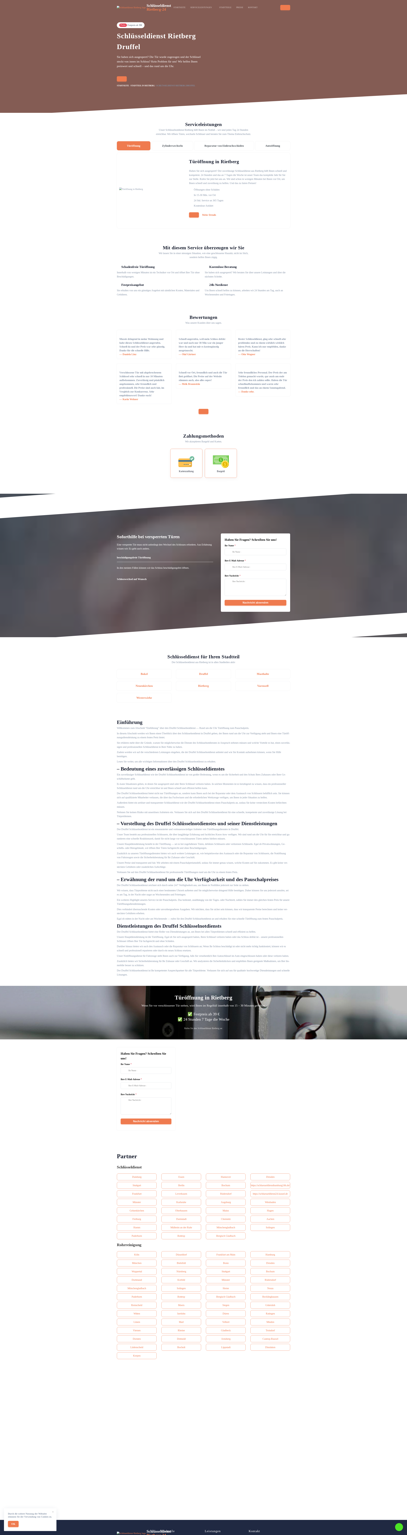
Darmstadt (181, 1219)
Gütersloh (270, 1305)
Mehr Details (209, 215)
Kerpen (137, 1355)
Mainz (226, 1210)
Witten (137, 1313)
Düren (226, 1313)
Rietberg (203, 685)
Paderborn (137, 1236)
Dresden (270, 1177)
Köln (136, 1254)
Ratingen (270, 1313)
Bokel (144, 673)
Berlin (181, 1185)
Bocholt (181, 1347)
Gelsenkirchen (137, 1210)
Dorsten (137, 1338)
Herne (226, 1288)
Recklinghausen (270, 1296)
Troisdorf (270, 1330)
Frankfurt (136, 1193)
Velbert (225, 1322)
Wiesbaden (270, 1202)
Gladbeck (226, 1330)
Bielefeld (181, 1263)
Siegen (225, 1305)
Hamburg (270, 1254)
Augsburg (226, 1202)
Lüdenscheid (136, 1347)
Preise (239, 7)
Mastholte (263, 673)
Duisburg (136, 1177)
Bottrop (181, 1236)
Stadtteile (225, 7)
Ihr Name (229, 545)
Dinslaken (270, 1347)
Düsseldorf (181, 1254)
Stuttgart (137, 1185)
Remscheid (136, 1305)
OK (13, 1524)
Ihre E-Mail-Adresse (234, 560)
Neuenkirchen (144, 685)
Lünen (137, 1322)
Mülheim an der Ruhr (181, 1227)
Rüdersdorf (225, 1193)
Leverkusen (181, 1193)
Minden (270, 1322)
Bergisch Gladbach (225, 1236)
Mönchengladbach (226, 1227)
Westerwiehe (144, 697)
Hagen (270, 1210)
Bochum (225, 1185)
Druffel (203, 673)
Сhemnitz (226, 1219)
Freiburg (136, 1219)
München (136, 1263)
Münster (137, 1202)
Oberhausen (181, 1210)
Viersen (137, 1330)
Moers (181, 1305)
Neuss (270, 1288)
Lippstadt (226, 1347)
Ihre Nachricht (232, 576)
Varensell (263, 685)
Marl (181, 1322)
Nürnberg (181, 1271)
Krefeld (181, 1280)
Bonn (226, 1263)
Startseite (179, 7)
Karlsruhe (181, 1202)
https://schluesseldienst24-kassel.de (270, 1193)
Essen (181, 1177)
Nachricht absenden (256, 602)
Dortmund (137, 1280)
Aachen (270, 1219)
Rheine (181, 1330)
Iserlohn (181, 1313)
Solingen (270, 1227)
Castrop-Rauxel (270, 1338)
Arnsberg (226, 1338)
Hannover (226, 1177)
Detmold (181, 1338)
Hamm (136, 1227)
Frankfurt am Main (225, 1254)
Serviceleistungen (201, 7)
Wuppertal (137, 1271)
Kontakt (253, 7)
